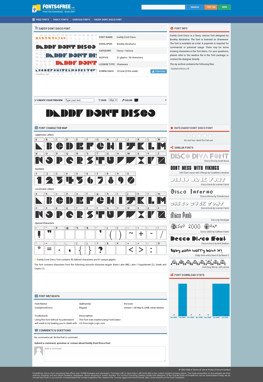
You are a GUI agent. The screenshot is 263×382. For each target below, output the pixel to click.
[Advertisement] (100, 87)
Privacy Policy (214, 370)
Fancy (120, 50)
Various (129, 50)
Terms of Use (199, 370)
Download (160, 71)
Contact (226, 370)
